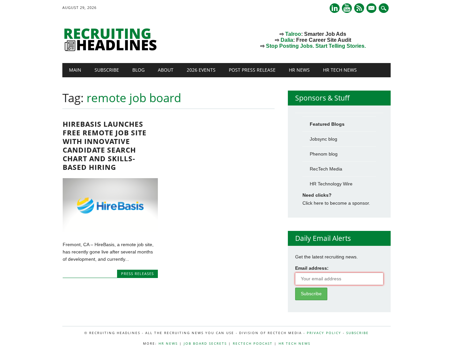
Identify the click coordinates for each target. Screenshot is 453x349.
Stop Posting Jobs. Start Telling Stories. (316, 46)
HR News (299, 70)
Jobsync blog (323, 139)
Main (75, 70)
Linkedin (335, 8)
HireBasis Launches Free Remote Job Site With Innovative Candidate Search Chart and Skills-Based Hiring (105, 145)
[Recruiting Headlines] (112, 49)
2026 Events (201, 70)
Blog (138, 70)
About (165, 70)
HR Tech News (340, 70)
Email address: (312, 268)
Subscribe (107, 70)
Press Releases (137, 273)
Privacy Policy (324, 332)
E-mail (372, 8)
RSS (359, 8)
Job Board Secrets (205, 343)
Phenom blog (324, 154)
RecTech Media (326, 169)
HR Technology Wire (331, 183)
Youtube (347, 8)
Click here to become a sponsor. (336, 203)
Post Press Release (252, 70)
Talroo (293, 34)
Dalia (287, 40)
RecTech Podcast (253, 343)
